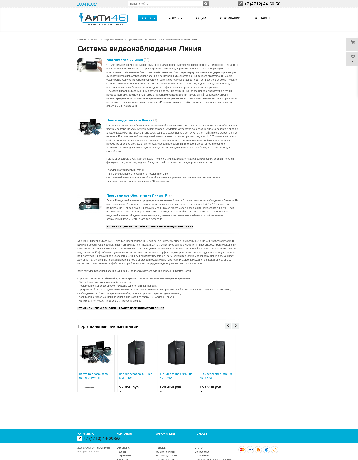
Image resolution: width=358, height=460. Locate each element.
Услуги (174, 18)
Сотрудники (124, 455)
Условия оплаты (165, 451)
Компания (124, 433)
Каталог (146, 18)
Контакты (262, 18)
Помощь (201, 433)
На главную (85, 433)
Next (235, 326)
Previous (228, 326)
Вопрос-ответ (203, 451)
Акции (201, 18)
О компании (230, 18)
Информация (165, 433)
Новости (122, 451)
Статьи (199, 447)
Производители (204, 455)
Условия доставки (166, 455)
